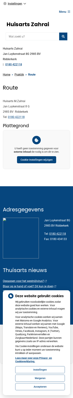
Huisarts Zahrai (28, 24)
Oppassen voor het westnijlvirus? (23, 281)
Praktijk (19, 74)
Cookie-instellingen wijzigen (37, 159)
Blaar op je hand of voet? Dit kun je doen (28, 286)
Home (6, 74)
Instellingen (40, 369)
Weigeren (40, 378)
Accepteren (40, 386)
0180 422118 (16, 117)
